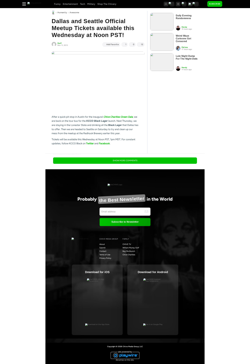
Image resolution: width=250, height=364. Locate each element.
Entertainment (70, 4)
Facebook (104, 143)
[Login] (227, 4)
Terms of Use (104, 255)
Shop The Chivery (106, 4)
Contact (102, 251)
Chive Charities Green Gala (118, 116)
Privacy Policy (105, 258)
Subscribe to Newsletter (125, 222)
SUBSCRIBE (214, 4)
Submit (102, 248)
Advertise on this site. (125, 360)
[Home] (53, 12)
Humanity (62, 12)
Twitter (90, 143)
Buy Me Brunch (129, 251)
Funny (57, 4)
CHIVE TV (127, 244)
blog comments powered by (67, 154)
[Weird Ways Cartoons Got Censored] (161, 42)
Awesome (74, 12)
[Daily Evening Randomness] (161, 21)
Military (91, 4)
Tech (82, 4)
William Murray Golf (131, 248)
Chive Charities (129, 255)
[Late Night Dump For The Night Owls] (161, 62)
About (102, 244)
